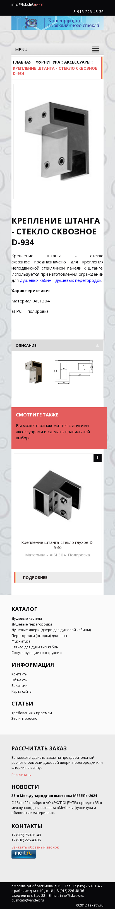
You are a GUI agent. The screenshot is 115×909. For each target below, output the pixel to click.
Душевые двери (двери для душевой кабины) (51, 629)
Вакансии (19, 685)
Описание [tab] (26, 345)
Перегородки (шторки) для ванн (39, 635)
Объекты (19, 679)
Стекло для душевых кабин (34, 646)
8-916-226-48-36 (88, 11)
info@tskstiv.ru (24, 4)
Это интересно (24, 718)
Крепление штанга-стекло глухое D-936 (57, 545)
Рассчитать (21, 774)
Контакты (19, 674)
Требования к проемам (31, 712)
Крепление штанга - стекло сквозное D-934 (55, 71)
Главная (22, 62)
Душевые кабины (26, 618)
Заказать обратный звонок (35, 847)
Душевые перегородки (31, 624)
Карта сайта (21, 691)
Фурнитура (47, 62)
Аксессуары (77, 62)
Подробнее (35, 577)
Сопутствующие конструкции (36, 652)
